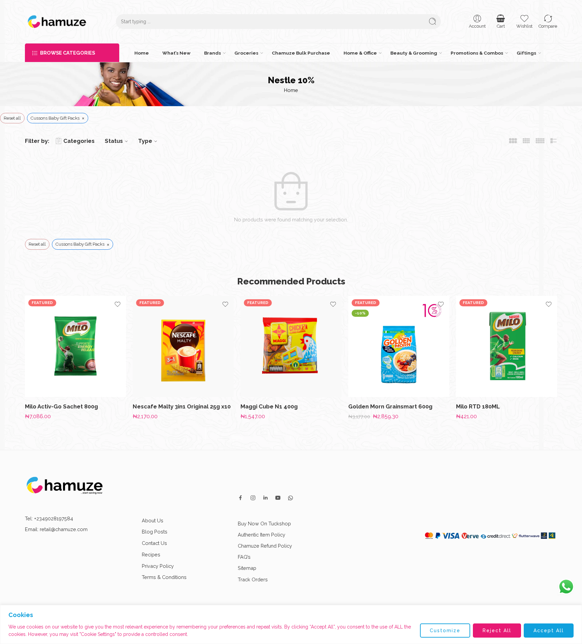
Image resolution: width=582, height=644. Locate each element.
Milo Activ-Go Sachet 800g (61, 406)
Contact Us (154, 543)
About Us (152, 520)
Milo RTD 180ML (478, 406)
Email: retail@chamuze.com (56, 529)
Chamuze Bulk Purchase (301, 53)
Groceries (246, 53)
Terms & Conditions (164, 577)
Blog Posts (154, 531)
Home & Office (360, 53)
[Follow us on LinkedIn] (265, 497)
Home (141, 53)
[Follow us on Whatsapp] (290, 498)
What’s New (176, 53)
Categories (79, 140)
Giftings (526, 53)
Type (145, 140)
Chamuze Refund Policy (265, 546)
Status (114, 140)
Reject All (497, 630)
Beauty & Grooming (413, 53)
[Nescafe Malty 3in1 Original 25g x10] (183, 346)
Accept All (549, 630)
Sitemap (247, 568)
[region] (291, 624)
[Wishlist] (117, 304)
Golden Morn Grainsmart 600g (390, 406)
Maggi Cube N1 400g (269, 406)
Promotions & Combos (477, 53)
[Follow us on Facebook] (240, 497)
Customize (445, 630)
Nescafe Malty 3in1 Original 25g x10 (182, 406)
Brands (212, 53)
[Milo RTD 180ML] (506, 346)
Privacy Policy (158, 566)
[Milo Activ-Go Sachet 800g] (75, 346)
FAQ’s (244, 557)
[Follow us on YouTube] (278, 498)
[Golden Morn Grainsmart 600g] (398, 346)
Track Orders (253, 579)
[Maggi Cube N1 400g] (291, 346)
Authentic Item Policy (261, 535)
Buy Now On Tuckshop (264, 523)
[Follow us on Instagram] (253, 498)
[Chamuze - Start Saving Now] (57, 21)
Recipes (151, 554)
